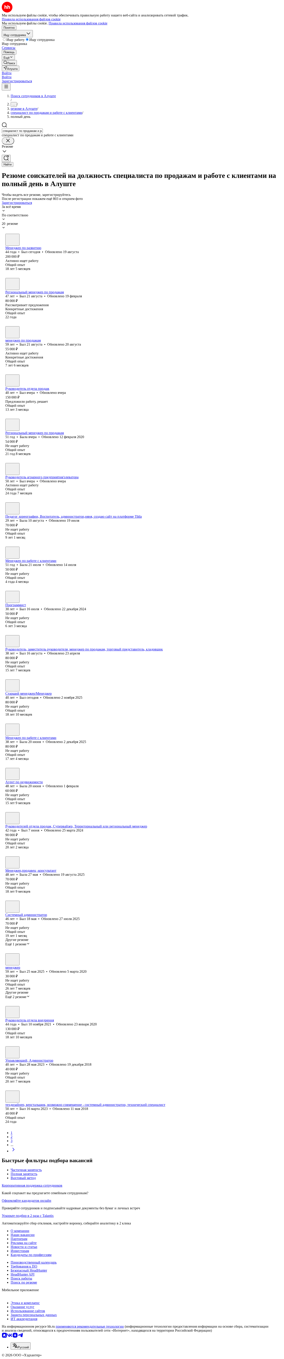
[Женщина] (12, 425)
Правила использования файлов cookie (78, 23)
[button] (7, 73)
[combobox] (22, 131)
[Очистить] (8, 141)
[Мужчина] (12, 240)
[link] (9, 63)
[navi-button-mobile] (6, 87)
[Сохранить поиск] (6, 158)
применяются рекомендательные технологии (90, 1326)
